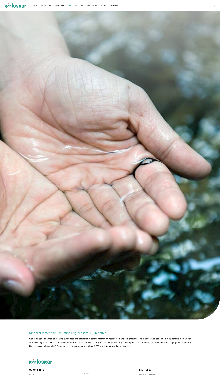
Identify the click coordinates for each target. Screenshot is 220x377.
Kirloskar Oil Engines (147, 374)
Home (31, 374)
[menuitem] (34, 5)
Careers (87, 374)
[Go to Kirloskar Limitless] (15, 5)
